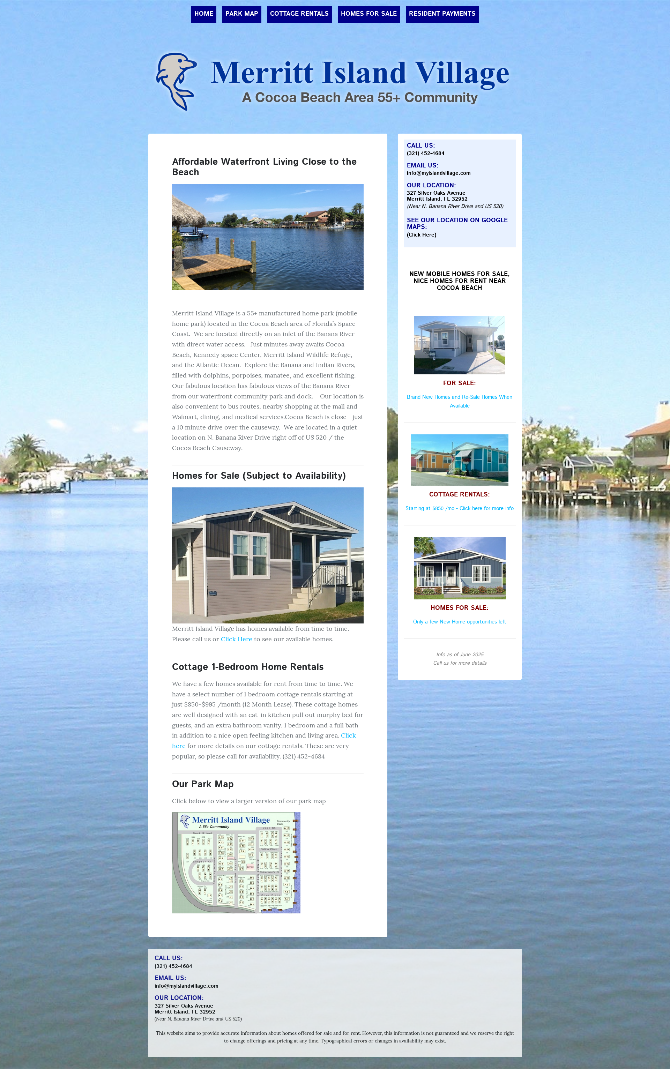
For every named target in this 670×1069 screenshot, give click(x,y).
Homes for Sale (369, 13)
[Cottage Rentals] (460, 460)
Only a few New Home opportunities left (459, 622)
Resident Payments (442, 13)
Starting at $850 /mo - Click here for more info (459, 508)
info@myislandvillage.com (439, 173)
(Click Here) (421, 235)
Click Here (236, 639)
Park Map (241, 13)
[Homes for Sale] (268, 555)
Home (203, 13)
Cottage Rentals (299, 13)
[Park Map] (236, 862)
